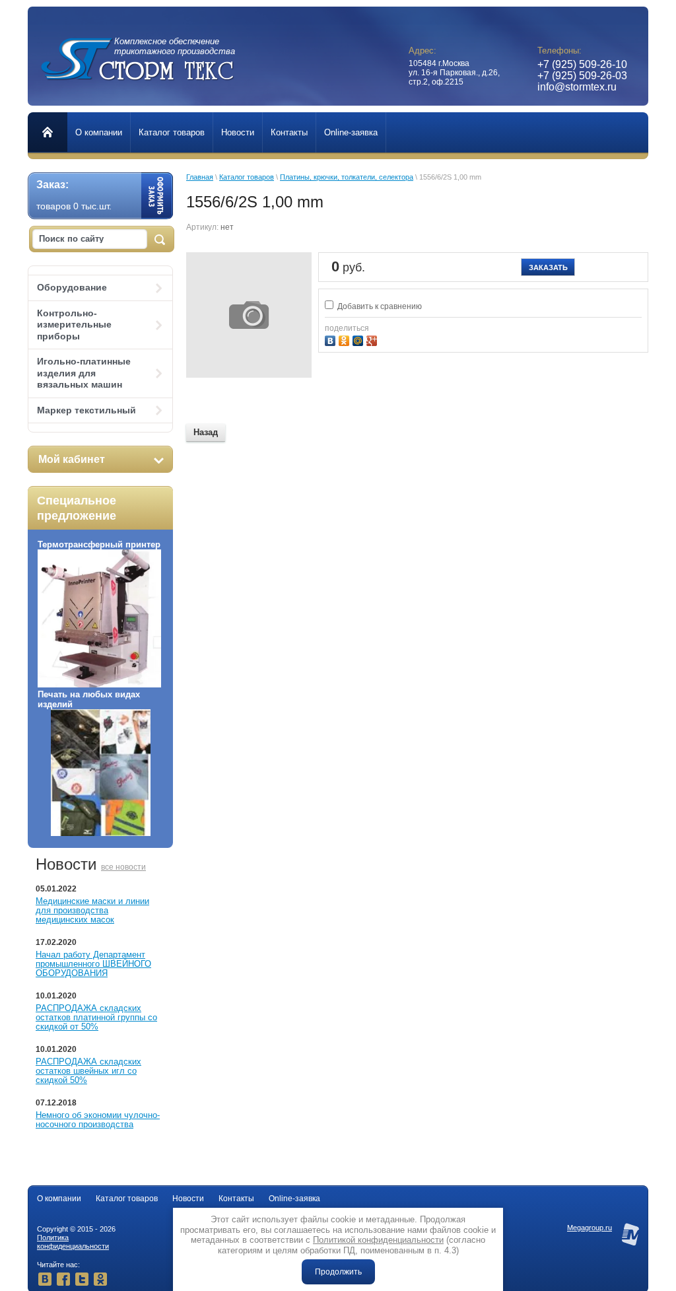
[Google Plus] (373, 339)
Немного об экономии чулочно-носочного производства (98, 1119)
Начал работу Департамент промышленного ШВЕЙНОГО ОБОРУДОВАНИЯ (93, 964)
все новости (123, 867)
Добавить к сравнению (378, 306)
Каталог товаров (246, 177)
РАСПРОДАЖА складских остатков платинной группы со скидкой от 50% (96, 1017)
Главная (199, 177)
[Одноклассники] (346, 339)
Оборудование (72, 287)
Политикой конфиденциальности (378, 1240)
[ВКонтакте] (332, 339)
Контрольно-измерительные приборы (74, 324)
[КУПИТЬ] (548, 267)
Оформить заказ (157, 195)
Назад (205, 432)
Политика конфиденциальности (73, 1242)
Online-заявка (294, 1198)
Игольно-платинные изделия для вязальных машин (84, 373)
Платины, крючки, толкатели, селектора (346, 177)
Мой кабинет (71, 459)
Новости (188, 1198)
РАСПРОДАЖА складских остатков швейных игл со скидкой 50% (88, 1071)
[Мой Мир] (359, 339)
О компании (59, 1198)
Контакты (236, 1198)
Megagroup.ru (589, 1228)
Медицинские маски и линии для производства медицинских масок (92, 910)
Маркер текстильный (86, 410)
